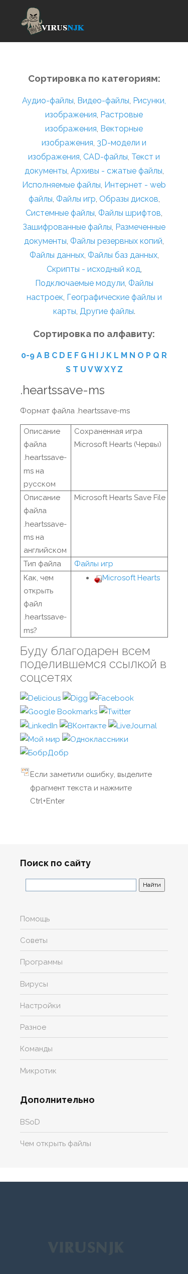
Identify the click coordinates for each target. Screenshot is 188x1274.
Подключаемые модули (80, 283)
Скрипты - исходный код (93, 269)
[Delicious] (41, 697)
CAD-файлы (105, 157)
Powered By (85, 1247)
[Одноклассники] (95, 738)
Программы (41, 962)
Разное (33, 1027)
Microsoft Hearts (131, 577)
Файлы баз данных (122, 255)
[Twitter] (115, 711)
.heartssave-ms (62, 390)
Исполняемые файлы (61, 185)
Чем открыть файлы (55, 1143)
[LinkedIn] (40, 725)
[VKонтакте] (84, 725)
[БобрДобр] (44, 752)
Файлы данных (57, 255)
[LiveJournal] (132, 725)
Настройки (40, 1005)
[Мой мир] (41, 738)
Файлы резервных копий (116, 241)
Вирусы (34, 984)
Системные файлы (60, 213)
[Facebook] (112, 697)
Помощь (35, 918)
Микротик (38, 1070)
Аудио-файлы (48, 100)
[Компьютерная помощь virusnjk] (52, 21)
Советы (34, 940)
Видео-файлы (103, 100)
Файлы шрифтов (129, 213)
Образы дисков (128, 199)
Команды (36, 1048)
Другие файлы (107, 311)
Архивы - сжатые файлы (116, 171)
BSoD (30, 1122)
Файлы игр (76, 199)
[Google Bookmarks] (59, 711)
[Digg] (76, 697)
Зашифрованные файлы (67, 227)
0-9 (28, 355)
